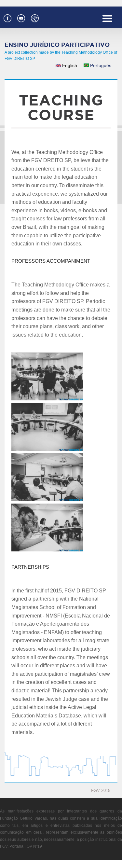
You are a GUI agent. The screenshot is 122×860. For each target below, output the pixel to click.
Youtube (20, 17)
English (69, 65)
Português (100, 65)
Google (34, 17)
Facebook (7, 17)
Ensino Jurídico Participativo (57, 44)
